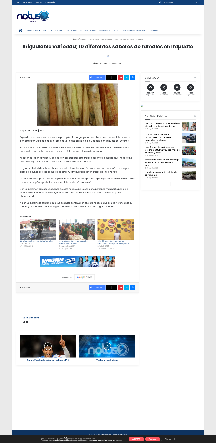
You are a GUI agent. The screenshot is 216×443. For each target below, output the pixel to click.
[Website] (24, 321)
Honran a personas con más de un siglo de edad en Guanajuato (162, 125)
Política (47, 30)
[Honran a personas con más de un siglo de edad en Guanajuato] (189, 126)
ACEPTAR (136, 439)
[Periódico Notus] (33, 16)
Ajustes (168, 439)
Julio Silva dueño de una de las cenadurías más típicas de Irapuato (113, 242)
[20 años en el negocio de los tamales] (38, 229)
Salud (116, 30)
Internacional (88, 30)
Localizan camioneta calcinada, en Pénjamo (161, 173)
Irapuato (83, 39)
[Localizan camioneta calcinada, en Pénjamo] (189, 175)
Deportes (104, 30)
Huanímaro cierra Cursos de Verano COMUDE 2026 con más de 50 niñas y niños (162, 150)
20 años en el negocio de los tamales (36, 241)
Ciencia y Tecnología (45, 2)
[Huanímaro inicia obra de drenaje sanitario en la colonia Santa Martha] (189, 163)
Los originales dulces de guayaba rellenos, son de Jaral (73, 242)
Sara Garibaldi (101, 63)
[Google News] (84, 277)
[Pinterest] (120, 77)
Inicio (76, 39)
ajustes (118, 440)
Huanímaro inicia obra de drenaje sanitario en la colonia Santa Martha (162, 162)
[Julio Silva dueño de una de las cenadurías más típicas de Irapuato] (116, 229)
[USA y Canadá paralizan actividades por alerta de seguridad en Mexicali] (189, 138)
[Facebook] (27, 321)
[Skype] (126, 77)
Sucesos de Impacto (134, 30)
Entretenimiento (24, 2)
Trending (153, 30)
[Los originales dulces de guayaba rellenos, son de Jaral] (77, 229)
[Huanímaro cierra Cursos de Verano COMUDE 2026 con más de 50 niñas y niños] (189, 150)
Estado (59, 30)
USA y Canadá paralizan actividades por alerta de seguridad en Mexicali (158, 137)
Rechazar (152, 439)
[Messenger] (132, 77)
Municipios (32, 30)
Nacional (72, 30)
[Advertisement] (77, 302)
